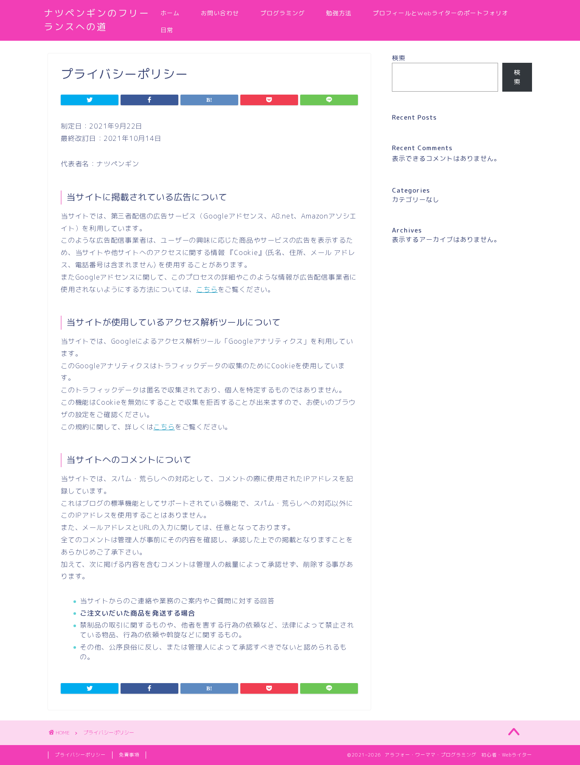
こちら (206, 289)
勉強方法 (339, 13)
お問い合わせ (220, 13)
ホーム (170, 13)
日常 (166, 30)
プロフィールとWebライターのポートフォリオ (440, 13)
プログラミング (282, 13)
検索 (398, 57)
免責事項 (129, 754)
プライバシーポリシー (80, 754)
